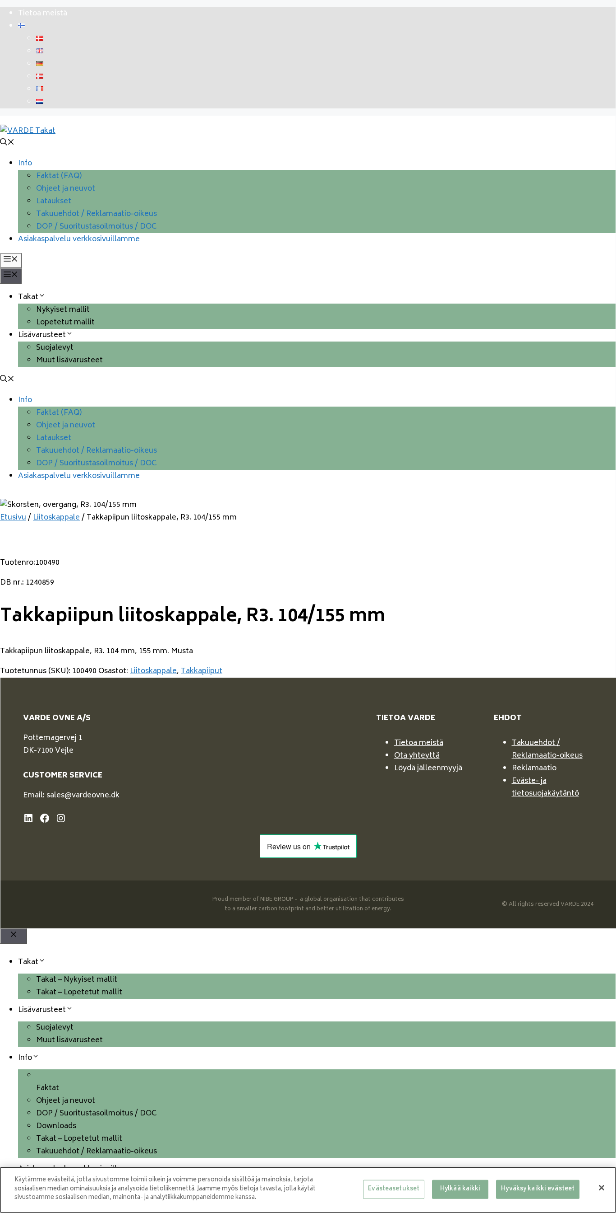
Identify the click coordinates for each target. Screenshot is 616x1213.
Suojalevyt (55, 348)
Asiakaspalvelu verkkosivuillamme (79, 239)
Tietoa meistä (42, 13)
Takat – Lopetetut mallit (79, 992)
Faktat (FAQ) (59, 176)
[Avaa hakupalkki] (7, 143)
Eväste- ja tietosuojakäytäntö (545, 787)
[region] (308, 1190)
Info (25, 163)
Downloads (56, 1126)
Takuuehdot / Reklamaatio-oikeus (96, 214)
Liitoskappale (56, 517)
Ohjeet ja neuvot (65, 189)
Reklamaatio (534, 768)
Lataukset (53, 201)
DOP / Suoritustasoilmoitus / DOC (96, 226)
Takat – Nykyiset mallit (76, 980)
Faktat (47, 1088)
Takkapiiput (201, 671)
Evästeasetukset (393, 1189)
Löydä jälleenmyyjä (428, 768)
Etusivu (13, 517)
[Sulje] (601, 1188)
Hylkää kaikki (460, 1189)
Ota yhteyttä (417, 755)
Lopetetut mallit (65, 322)
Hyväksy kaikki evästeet (538, 1189)
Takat (28, 297)
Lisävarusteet (42, 335)
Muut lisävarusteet (69, 360)
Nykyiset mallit (63, 310)
